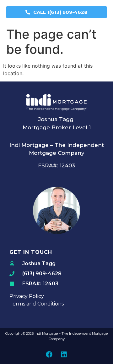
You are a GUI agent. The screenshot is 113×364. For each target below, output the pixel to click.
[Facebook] (49, 354)
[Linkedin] (64, 354)
